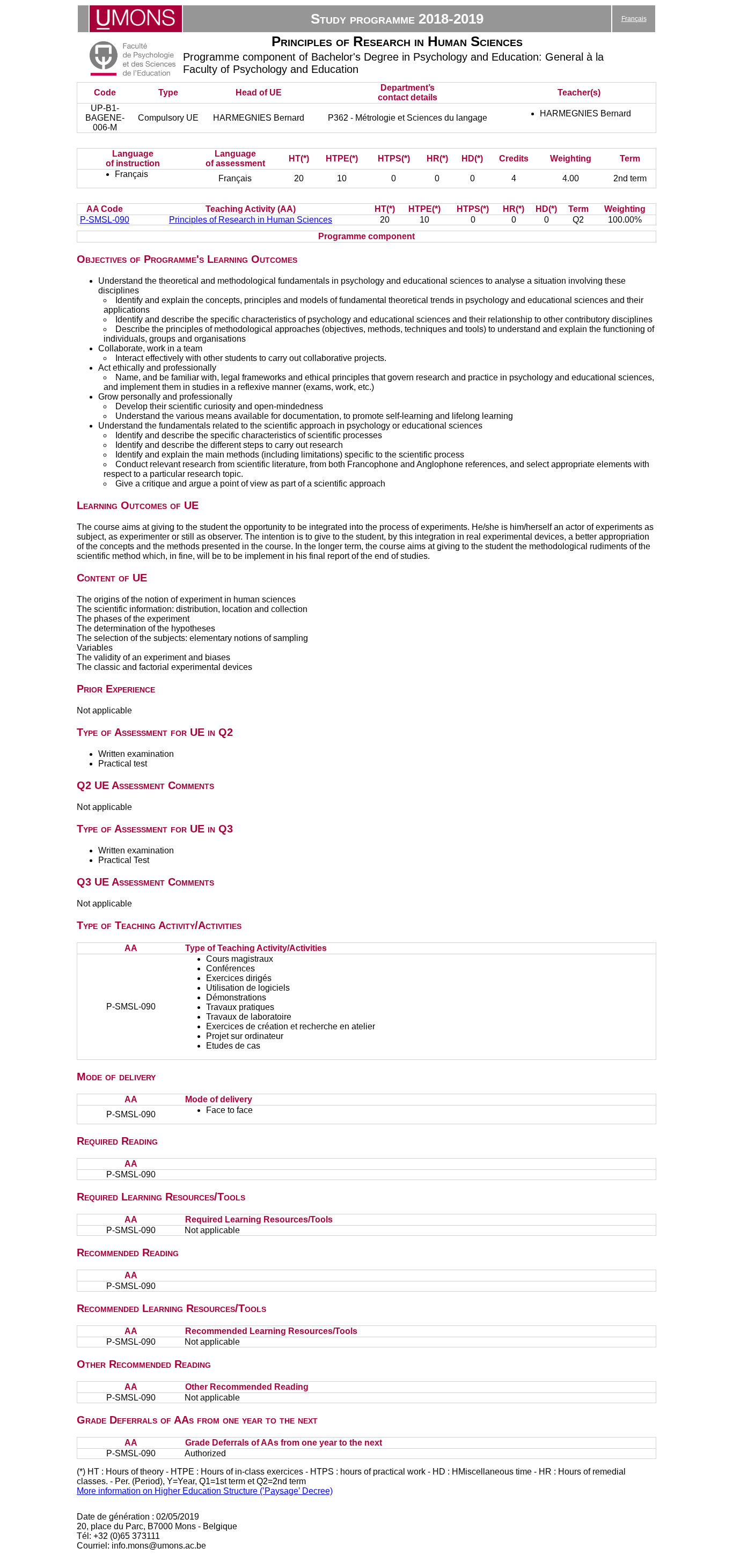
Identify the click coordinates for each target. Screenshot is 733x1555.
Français (634, 19)
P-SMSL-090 (104, 219)
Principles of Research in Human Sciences (250, 219)
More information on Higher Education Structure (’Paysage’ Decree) (205, 1490)
